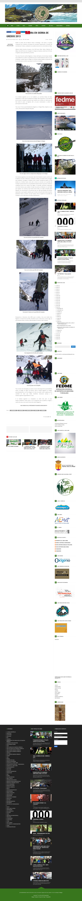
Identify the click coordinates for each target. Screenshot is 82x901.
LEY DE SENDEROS (10, 784)
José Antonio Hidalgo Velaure (64, 544)
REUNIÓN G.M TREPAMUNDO (12, 804)
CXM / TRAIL (57, 692)
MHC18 (7, 788)
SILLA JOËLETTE (10, 811)
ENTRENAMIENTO (13, 410)
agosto (58, 313)
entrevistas (8, 768)
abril (58, 319)
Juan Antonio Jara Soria (62, 546)
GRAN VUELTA (9, 778)
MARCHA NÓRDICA (59, 25)
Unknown (58, 549)
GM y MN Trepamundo (44, 895)
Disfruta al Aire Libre (62, 540)
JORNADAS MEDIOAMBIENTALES (13, 781)
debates (8, 758)
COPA (7, 745)
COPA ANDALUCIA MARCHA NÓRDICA (14, 747)
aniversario (8, 736)
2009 (57, 338)
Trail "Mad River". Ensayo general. (64, 273)
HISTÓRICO (68, 25)
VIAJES (7, 825)
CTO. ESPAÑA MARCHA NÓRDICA (13, 754)
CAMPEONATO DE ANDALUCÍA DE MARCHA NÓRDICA (15, 741)
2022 (57, 292)
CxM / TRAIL (51, 25)
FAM (7, 774)
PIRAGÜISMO (9, 795)
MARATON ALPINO (10, 785)
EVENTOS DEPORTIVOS (11, 771)
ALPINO (56, 690)
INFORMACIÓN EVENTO (11, 779)
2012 (57, 333)
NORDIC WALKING (29, 410)
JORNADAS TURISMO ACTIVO (12, 782)
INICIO (12, 25)
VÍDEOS (37, 25)
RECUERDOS (57, 698)
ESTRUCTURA (58, 686)
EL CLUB (18, 25)
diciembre (59, 308)
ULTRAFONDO (9, 818)
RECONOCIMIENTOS (10, 801)
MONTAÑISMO (21, 410)
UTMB (7, 821)
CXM (7, 757)
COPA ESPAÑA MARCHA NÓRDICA (13, 750)
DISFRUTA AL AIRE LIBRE (12, 765)
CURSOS (8, 755)
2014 (57, 305)
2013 (57, 307)
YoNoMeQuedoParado (10, 826)
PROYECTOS (36, 410)
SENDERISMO (43, 410)
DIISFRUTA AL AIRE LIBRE (12, 762)
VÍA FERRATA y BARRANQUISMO (13, 823)
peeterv (50, 892)
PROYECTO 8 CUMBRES (11, 796)
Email (51, 39)
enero (58, 331)
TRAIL (7, 814)
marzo (58, 321)
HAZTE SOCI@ (58, 688)
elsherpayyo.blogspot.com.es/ (61, 423)
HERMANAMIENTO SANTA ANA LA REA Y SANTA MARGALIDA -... (65, 323)
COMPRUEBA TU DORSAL (62, 226)
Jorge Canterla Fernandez (63, 542)
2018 (57, 298)
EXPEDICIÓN (9, 772)
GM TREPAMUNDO (10, 777)
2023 (57, 290)
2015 (57, 303)
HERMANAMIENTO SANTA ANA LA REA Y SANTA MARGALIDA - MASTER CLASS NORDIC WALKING (41, 847)
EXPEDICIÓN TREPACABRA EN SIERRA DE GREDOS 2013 (66, 328)
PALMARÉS (30, 25)
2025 (57, 287)
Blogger (61, 892)
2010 (57, 337)
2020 (57, 295)
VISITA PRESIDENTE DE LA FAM (64, 325)
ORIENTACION (9, 794)
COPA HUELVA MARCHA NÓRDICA (13, 751)
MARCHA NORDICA (10, 787)
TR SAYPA (8, 812)
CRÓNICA (8, 752)
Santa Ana (57, 639)
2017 (57, 300)
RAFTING (8, 799)
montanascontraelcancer (11, 789)
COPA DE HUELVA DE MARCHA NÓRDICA (15, 748)
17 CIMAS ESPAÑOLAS (11, 732)
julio (58, 315)
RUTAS (24, 25)
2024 (57, 289)
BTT (7, 737)
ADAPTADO (8, 733)
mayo (58, 318)
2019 (57, 297)
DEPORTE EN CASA (10, 760)
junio (58, 316)
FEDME (8, 775)
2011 (57, 335)
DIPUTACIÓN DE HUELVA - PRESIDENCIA (15, 764)
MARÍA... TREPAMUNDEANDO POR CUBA (41, 833)
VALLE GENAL (9, 822)
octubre (58, 311)
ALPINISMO (43, 25)
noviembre (59, 310)
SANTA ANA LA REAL (10, 808)
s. (6, 805)
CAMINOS (8, 739)
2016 (57, 302)
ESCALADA (8, 769)
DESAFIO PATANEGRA (11, 761)
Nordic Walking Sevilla (59, 424)
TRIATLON (8, 816)
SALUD (7, 806)
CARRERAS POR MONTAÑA (12, 742)
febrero (58, 330)
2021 (57, 294)
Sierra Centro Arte (58, 426)
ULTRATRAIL (9, 819)
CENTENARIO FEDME (11, 744)
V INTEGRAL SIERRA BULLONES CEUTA (41, 880)
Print (47, 39)
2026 (57, 285)
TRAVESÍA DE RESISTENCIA (12, 815)
